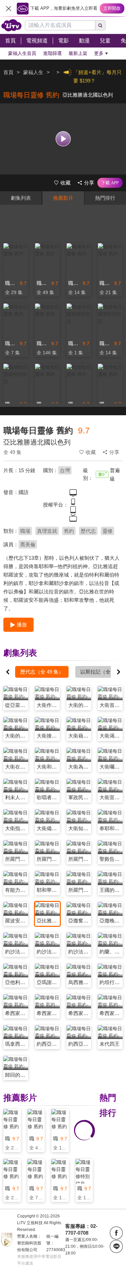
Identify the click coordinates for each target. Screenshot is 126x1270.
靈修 (107, 531)
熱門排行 (105, 198)
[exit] (8, 8)
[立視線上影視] (11, 25)
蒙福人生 (33, 72)
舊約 (69, 531)
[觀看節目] (63, 138)
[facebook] (116, 1233)
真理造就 (47, 531)
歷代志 (88, 531)
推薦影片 (63, 198)
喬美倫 (27, 544)
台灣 (65, 470)
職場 (25, 531)
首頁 (8, 72)
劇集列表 (21, 198)
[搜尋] (100, 25)
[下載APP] (110, 183)
